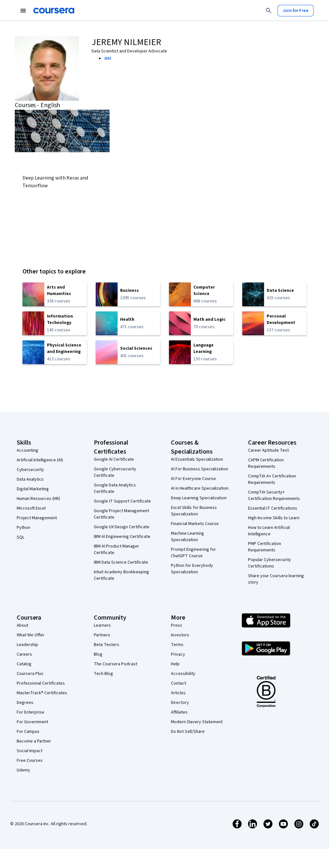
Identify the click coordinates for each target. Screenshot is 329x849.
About (22, 625)
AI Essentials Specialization (197, 459)
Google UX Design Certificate (121, 527)
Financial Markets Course (195, 524)
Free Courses (30, 760)
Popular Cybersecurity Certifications (269, 563)
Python (23, 527)
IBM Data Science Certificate (121, 562)
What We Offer (30, 635)
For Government (32, 722)
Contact (178, 683)
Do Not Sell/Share (188, 731)
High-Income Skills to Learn (273, 518)
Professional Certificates (41, 683)
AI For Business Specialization (199, 469)
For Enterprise (30, 712)
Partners (102, 635)
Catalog (24, 664)
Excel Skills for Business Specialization (194, 510)
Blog (98, 654)
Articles (178, 693)
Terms (177, 644)
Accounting (27, 450)
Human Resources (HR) (38, 498)
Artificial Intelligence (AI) (40, 460)
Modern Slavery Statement (197, 722)
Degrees (25, 702)
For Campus (28, 731)
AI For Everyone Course (193, 478)
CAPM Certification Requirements (266, 463)
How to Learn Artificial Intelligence (269, 530)
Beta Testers (106, 644)
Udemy (23, 770)
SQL (20, 537)
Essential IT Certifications (272, 508)
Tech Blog (103, 673)
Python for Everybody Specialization (192, 568)
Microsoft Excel (31, 508)
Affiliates (179, 712)
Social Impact (29, 751)
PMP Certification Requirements (264, 546)
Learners (102, 625)
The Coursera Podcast (115, 664)
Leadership (27, 644)
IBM (107, 58)
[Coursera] (53, 10)
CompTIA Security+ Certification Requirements (274, 495)
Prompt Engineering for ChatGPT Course (193, 552)
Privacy (178, 654)
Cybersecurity (30, 469)
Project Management (37, 518)
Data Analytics (30, 479)
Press (176, 625)
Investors (180, 635)
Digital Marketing (33, 489)
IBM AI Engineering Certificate (122, 536)
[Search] (268, 10)
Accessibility (183, 673)
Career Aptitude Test (268, 450)
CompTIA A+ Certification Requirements (272, 479)
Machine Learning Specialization (187, 536)
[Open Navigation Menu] (23, 10)
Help (175, 664)
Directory (180, 702)
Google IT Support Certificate (122, 501)
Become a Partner (34, 741)
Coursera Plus (30, 673)
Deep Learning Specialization (199, 498)
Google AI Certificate (114, 459)
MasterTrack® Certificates (42, 693)
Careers (24, 654)
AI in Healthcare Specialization (199, 488)
